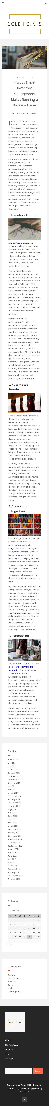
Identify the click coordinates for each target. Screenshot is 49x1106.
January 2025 (14, 773)
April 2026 (12, 766)
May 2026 (12, 763)
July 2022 (12, 812)
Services (26, 77)
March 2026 (13, 769)
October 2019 (14, 879)
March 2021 (13, 865)
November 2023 (15, 779)
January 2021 (13, 872)
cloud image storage (18, 613)
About (8, 1040)
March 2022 (13, 826)
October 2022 (14, 806)
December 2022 (15, 802)
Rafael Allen (32, 113)
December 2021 (15, 836)
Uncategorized (14, 991)
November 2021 (15, 839)
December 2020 (15, 875)
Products (18, 77)
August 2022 (13, 809)
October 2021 (14, 842)
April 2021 (12, 862)
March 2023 (13, 793)
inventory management (22, 243)
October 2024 (14, 776)
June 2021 (12, 856)
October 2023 (14, 783)
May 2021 (12, 859)
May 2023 (12, 786)
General (11, 975)
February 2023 (14, 796)
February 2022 (14, 829)
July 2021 (12, 852)
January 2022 (14, 832)
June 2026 (12, 760)
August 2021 (13, 849)
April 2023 (12, 789)
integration (13, 548)
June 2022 (12, 816)
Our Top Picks (14, 978)
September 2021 (15, 846)
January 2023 (14, 799)
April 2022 (12, 822)
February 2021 (14, 869)
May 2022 (12, 819)
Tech (32, 77)
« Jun (10, 944)
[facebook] (24, 1099)
